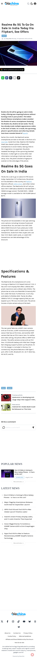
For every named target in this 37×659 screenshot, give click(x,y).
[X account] (2, 621)
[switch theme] (31, 3)
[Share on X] (10, 77)
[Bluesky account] (29, 621)
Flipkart (29, 181)
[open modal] (35, 3)
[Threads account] (35, 621)
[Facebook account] (7, 621)
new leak (4, 142)
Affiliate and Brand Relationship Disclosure (19, 639)
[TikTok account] (18, 621)
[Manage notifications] (32, 654)
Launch (10, 388)
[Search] (28, 3)
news (3, 388)
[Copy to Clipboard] (18, 77)
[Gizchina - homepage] (11, 4)
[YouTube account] (24, 621)
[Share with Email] (14, 77)
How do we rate (19, 642)
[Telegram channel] (18, 627)
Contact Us (17, 633)
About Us (7, 633)
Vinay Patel (9, 38)
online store (17, 184)
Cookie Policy (12, 636)
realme (4, 36)
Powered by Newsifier (18, 656)
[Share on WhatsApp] (2, 77)
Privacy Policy (27, 633)
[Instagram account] (13, 621)
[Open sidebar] (2, 3)
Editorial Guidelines (25, 636)
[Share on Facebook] (6, 77)
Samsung (19, 477)
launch (25, 133)
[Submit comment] (33, 427)
